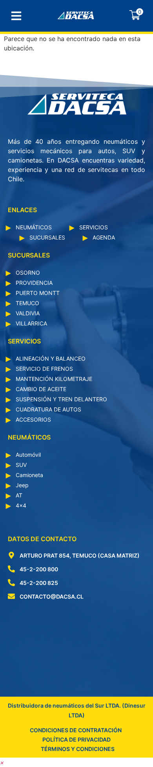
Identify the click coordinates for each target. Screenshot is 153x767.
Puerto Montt (38, 293)
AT (19, 495)
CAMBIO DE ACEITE (41, 389)
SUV (21, 464)
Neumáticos (34, 227)
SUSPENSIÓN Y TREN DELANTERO (61, 399)
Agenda (104, 237)
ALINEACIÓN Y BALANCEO (51, 358)
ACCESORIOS (33, 419)
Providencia (34, 282)
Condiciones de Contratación (76, 730)
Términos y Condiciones (78, 749)
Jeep (22, 485)
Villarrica (31, 323)
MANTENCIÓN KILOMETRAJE (54, 378)
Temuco (27, 303)
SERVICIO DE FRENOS (44, 368)
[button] (2, 762)
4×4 (21, 505)
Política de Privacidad (76, 739)
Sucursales (47, 237)
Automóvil (28, 454)
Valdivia (28, 313)
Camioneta (29, 475)
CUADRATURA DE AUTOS (48, 409)
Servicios (93, 227)
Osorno (28, 272)
